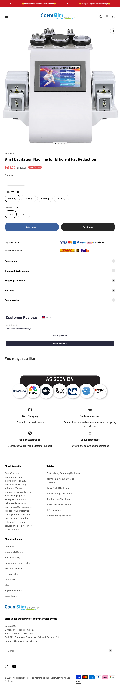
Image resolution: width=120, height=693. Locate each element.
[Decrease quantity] (9, 181)
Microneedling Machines (58, 515)
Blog (7, 584)
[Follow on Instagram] (7, 666)
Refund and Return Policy (18, 562)
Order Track (11, 595)
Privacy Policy (12, 573)
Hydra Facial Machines (57, 488)
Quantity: (9, 175)
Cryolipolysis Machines (58, 499)
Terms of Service (13, 568)
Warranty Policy (13, 557)
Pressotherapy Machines (59, 493)
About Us (9, 546)
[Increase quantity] (23, 181)
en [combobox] (47, 317)
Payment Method (13, 590)
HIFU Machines (53, 510)
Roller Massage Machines (59, 504)
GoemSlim (10, 152)
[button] (60, 335)
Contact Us (10, 579)
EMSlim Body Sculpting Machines (63, 473)
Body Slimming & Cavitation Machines (60, 480)
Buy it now (88, 227)
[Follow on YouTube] (14, 666)
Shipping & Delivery (15, 551)
